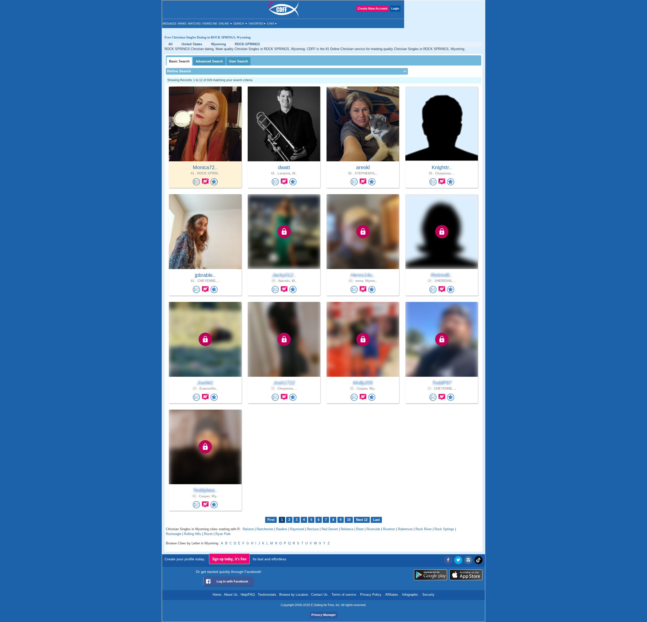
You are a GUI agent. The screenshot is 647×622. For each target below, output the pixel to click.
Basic (179, 61)
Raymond (297, 529)
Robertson (405, 529)
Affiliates (391, 594)
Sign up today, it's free (229, 558)
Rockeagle (173, 534)
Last (376, 520)
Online (224, 23)
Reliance (347, 529)
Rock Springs (444, 529)
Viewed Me (209, 23)
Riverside (373, 529)
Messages (169, 23)
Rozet (208, 534)
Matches (194, 23)
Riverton (389, 529)
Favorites (256, 23)
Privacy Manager (323, 615)
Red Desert (329, 529)
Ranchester (265, 529)
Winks (182, 23)
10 (349, 520)
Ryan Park (223, 534)
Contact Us (319, 594)
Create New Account (372, 8)
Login (395, 8)
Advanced (209, 61)
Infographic (410, 594)
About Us (231, 594)
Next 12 (361, 520)
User (238, 61)
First (270, 520)
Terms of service (344, 594)
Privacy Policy (370, 594)
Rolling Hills (192, 534)
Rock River (423, 529)
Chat (270, 23)
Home (217, 594)
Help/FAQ (248, 594)
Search (239, 23)
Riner (360, 529)
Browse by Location (293, 594)
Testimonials (267, 594)
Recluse (313, 529)
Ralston (248, 529)
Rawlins (281, 529)
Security (428, 594)
